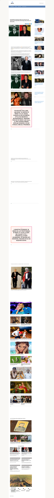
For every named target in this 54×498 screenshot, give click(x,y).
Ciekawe (16, 6)
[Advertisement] (27, 12)
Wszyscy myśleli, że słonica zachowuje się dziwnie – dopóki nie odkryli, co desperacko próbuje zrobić (39, 102)
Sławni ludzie (19, 6)
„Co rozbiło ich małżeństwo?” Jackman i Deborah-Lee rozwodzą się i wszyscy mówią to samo (39, 67)
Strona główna (12, 6)
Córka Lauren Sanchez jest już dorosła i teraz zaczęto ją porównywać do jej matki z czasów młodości (26, 460)
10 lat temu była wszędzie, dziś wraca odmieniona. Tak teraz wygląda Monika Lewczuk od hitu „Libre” (15, 453)
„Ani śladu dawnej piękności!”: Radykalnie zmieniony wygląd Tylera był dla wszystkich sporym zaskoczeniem (39, 59)
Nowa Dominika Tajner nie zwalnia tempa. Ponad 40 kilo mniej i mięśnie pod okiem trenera (27, 453)
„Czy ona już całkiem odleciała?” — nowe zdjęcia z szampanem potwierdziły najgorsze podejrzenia (39, 51)
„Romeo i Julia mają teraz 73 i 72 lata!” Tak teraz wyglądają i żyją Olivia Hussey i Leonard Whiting (39, 76)
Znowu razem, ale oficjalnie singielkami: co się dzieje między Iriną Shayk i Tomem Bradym (26, 467)
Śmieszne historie (24, 6)
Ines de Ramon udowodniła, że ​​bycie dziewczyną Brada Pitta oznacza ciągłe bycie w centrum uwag (15, 460)
